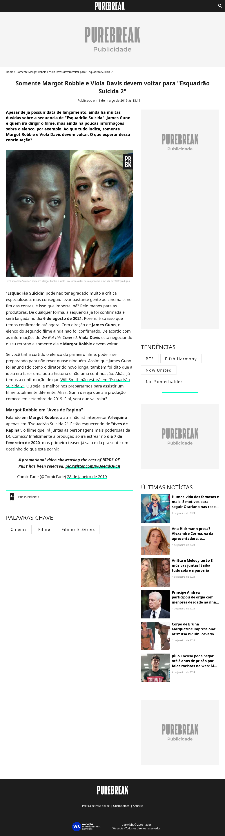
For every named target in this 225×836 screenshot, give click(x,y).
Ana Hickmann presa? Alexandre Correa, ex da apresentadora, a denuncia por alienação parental (192, 538)
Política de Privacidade (96, 806)
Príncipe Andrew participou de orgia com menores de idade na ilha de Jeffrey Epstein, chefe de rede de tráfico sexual (195, 602)
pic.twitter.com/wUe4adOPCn (92, 466)
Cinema (19, 529)
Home (9, 72)
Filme (44, 529)
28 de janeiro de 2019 (87, 476)
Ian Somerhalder (164, 381)
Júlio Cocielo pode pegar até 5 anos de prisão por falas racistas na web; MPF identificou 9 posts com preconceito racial (195, 666)
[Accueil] (112, 6)
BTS (150, 358)
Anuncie (138, 806)
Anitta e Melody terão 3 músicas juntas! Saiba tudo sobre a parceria (192, 565)
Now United (159, 370)
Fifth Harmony (181, 358)
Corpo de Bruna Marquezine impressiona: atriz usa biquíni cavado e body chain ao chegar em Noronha (194, 634)
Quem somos (121, 806)
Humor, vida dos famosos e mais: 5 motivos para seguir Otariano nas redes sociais (195, 504)
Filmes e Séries (78, 529)
